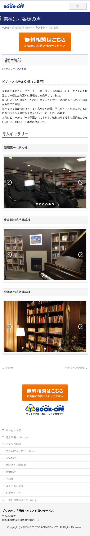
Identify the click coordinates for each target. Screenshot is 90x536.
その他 (7, 367)
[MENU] (78, 6)
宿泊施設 (11, 472)
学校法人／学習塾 (76, 367)
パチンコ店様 (13, 444)
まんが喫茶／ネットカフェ (21, 451)
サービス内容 (13, 430)
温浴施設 (11, 457)
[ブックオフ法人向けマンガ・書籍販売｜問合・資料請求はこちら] (29, 7)
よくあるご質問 (14, 485)
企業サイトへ (13, 492)
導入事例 (21, 68)
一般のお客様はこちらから (21, 499)
